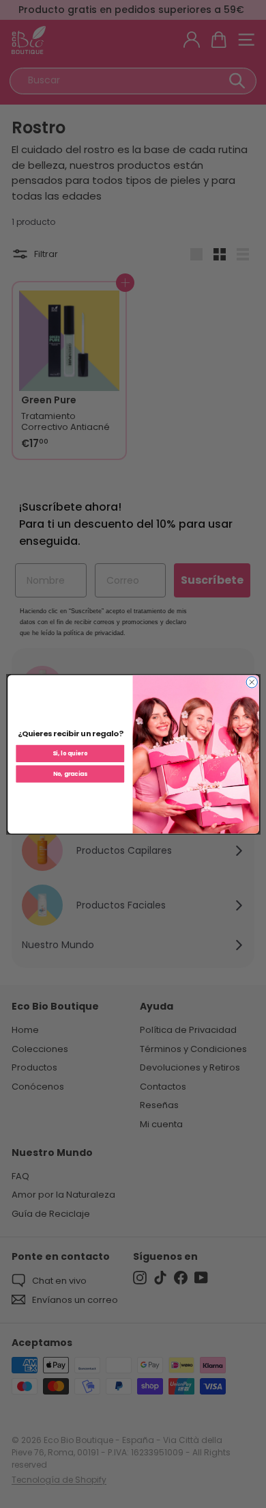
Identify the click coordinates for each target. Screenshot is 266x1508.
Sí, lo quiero (70, 753)
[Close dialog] (251, 681)
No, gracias (70, 774)
